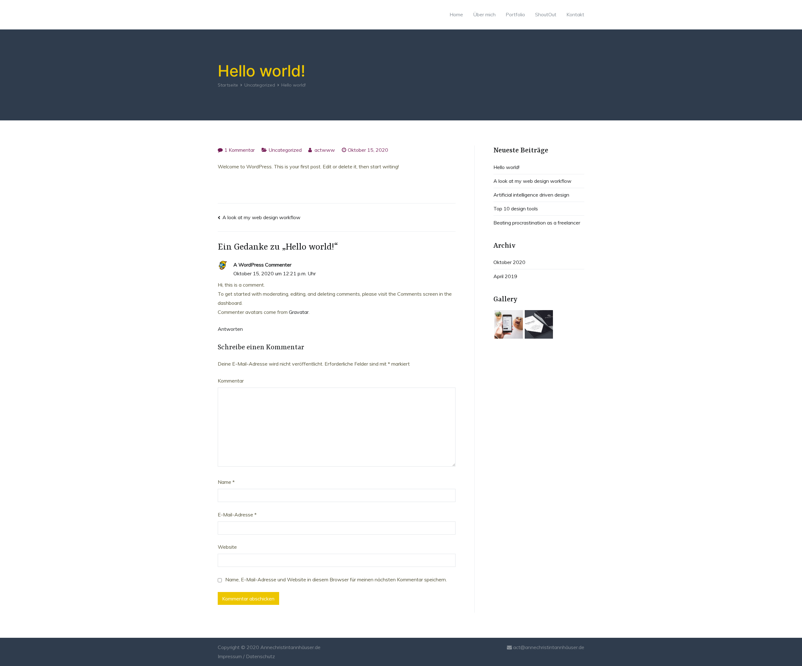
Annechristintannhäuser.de (290, 647)
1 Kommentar (239, 150)
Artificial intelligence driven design (531, 195)
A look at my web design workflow (261, 217)
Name (226, 482)
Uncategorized (285, 150)
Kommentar (231, 381)
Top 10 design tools (515, 208)
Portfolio (515, 14)
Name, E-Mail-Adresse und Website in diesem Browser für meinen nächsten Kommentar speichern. (336, 579)
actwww (325, 150)
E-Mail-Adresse (237, 514)
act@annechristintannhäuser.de (548, 647)
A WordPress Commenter (262, 265)
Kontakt (575, 14)
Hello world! (506, 167)
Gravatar (299, 312)
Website (227, 547)
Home (456, 14)
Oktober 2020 (509, 262)
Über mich (484, 14)
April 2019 (505, 276)
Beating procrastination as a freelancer (536, 222)
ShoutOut (545, 14)
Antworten (230, 329)
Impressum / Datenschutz (246, 656)
